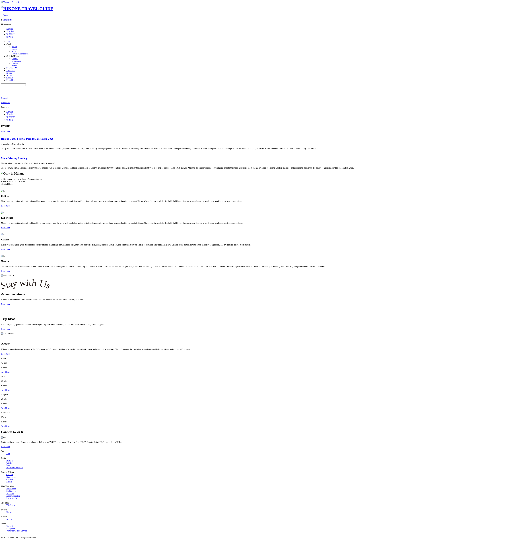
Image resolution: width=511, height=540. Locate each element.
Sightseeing (11, 491)
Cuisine (9, 479)
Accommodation (13, 496)
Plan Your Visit (12, 68)
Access (9, 75)
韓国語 (9, 37)
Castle (9, 463)
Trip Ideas (10, 70)
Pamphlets (7, 20)
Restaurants (11, 489)
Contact (6, 15)
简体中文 (10, 31)
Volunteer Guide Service (16, 531)
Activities (10, 493)
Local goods (11, 498)
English (9, 29)
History (9, 460)
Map (8, 465)
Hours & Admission (14, 468)
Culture (9, 474)
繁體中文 (10, 34)
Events (9, 73)
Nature (9, 482)
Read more (5, 131)
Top (8, 42)
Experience (11, 477)
